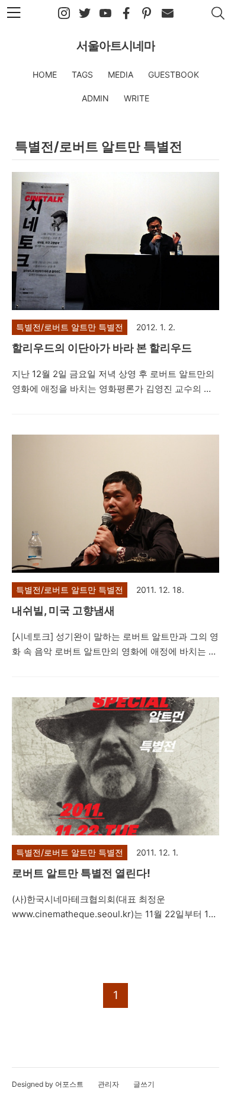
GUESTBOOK (173, 74)
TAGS (82, 74)
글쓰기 (144, 1084)
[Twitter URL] (85, 13)
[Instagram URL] (64, 13)
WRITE (136, 98)
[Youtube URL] (105, 13)
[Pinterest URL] (147, 13)
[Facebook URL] (126, 13)
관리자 (108, 1084)
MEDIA (120, 74)
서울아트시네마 (115, 46)
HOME (45, 74)
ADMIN (95, 98)
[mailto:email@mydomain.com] (168, 13)
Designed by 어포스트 (48, 1084)
